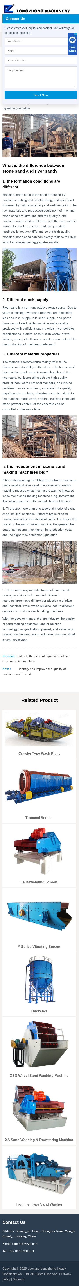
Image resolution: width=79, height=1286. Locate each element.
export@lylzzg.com (25, 1243)
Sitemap (18, 1279)
